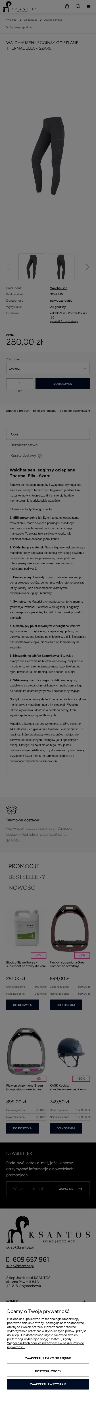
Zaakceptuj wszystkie (48, 1384)
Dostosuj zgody (48, 1371)
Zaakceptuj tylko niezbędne (48, 1358)
